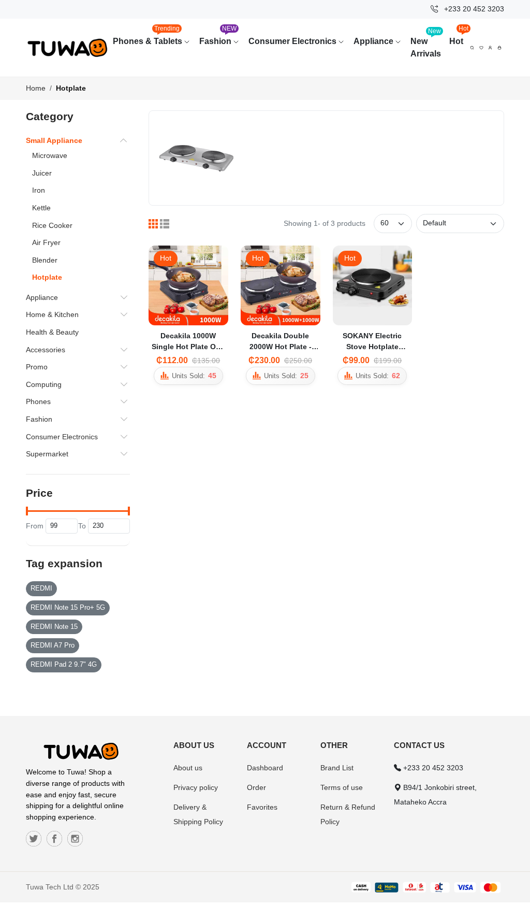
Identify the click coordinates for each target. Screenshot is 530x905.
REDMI (41, 588)
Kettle (41, 208)
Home (36, 88)
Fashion (218, 36)
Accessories (45, 350)
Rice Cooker (52, 225)
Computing (44, 384)
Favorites (262, 807)
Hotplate (71, 88)
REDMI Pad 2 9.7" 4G (64, 664)
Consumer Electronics (293, 41)
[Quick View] (192, 316)
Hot (458, 36)
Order (256, 787)
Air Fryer (46, 242)
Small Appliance (54, 140)
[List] (164, 223)
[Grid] (153, 223)
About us (187, 768)
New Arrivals (425, 42)
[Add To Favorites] (216, 316)
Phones (38, 401)
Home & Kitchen (52, 314)
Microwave (49, 155)
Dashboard (265, 768)
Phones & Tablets (148, 36)
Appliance (374, 41)
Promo (37, 367)
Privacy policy (195, 787)
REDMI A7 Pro (53, 645)
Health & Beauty (52, 332)
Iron (38, 190)
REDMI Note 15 (54, 626)
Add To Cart (164, 320)
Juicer (42, 173)
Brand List (337, 768)
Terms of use (341, 787)
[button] (499, 48)
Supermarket (47, 454)
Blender (44, 260)
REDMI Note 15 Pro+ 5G (68, 607)
